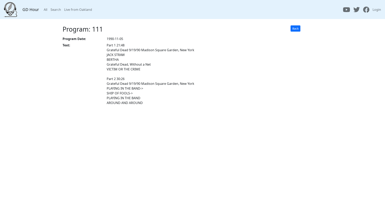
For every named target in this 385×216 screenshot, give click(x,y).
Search (56, 9)
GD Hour (30, 9)
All (45, 9)
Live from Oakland (78, 9)
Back (295, 28)
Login (377, 9)
